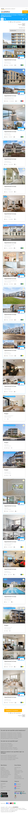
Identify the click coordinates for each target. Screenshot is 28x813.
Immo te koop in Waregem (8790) (8, 759)
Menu (25, 12)
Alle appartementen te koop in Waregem (9, 738)
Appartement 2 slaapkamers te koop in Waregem (11, 734)
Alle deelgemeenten (13, 810)
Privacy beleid (18, 808)
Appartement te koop (10, 59)
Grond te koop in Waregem (6, 746)
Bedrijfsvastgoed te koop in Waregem (9, 747)
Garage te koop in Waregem (7, 744)
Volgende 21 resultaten (12, 710)
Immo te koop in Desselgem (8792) (8, 756)
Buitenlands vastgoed (10, 8)
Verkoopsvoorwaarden (13, 809)
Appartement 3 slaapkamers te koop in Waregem (11, 735)
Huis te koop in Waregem (6, 743)
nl (26, 8)
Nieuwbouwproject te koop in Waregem (9, 749)
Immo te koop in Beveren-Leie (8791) (9, 755)
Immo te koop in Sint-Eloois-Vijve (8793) (9, 758)
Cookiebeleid (12, 808)
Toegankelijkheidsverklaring (6, 811)
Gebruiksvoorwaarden (5, 808)
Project (6, 413)
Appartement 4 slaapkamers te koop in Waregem (11, 736)
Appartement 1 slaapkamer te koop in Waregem (11, 732)
